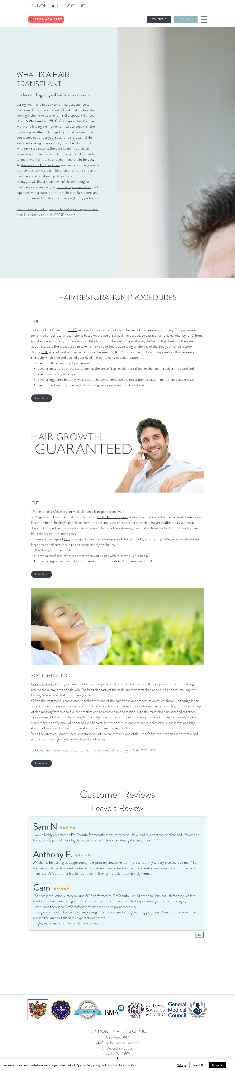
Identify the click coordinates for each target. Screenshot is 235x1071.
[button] (46, 19)
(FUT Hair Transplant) (112, 517)
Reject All (197, 1065)
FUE (44, 352)
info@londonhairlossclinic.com (117, 1042)
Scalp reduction (42, 684)
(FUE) (72, 330)
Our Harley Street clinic (74, 187)
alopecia (74, 115)
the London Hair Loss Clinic (40, 165)
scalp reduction (103, 717)
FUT (67, 539)
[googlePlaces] (117, 1058)
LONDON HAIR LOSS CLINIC (56, 6)
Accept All (217, 1065)
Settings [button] (181, 1065)
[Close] (230, 1065)
